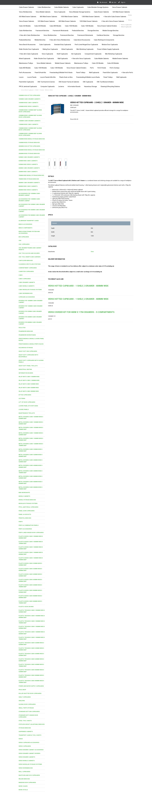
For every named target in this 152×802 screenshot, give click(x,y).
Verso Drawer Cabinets (119, 7)
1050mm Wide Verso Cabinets (28, 106)
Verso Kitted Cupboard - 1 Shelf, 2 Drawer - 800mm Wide (78, 299)
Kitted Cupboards (67, 49)
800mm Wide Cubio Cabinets (28, 186)
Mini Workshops (24, 492)
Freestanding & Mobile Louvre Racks (88, 77)
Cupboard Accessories (27, 297)
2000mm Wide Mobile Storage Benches (32, 150)
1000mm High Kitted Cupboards (29, 95)
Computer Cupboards (48, 86)
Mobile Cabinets (24, 496)
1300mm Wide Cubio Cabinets (28, 124)
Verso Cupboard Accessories (29, 742)
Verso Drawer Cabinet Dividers (107, 26)
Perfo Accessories (25, 72)
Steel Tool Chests (25, 720)
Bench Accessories (25, 224)
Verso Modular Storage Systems (79, 12)
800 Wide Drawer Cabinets (48, 16)
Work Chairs (23, 786)
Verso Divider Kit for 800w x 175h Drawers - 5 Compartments (81, 312)
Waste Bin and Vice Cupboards (29, 775)
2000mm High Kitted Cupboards (29, 146)
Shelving (22, 700)
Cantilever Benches (103, 35)
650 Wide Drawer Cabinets (27, 16)
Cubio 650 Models (40, 26)
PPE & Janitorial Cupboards (28, 86)
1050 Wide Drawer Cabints (69, 16)
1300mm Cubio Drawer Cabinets (29, 121)
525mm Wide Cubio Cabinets (28, 160)
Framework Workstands (60, 30)
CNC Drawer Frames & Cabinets (69, 82)
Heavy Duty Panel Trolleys (28, 366)
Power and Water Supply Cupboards (31, 686)
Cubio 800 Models (55, 26)
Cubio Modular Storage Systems (97, 7)
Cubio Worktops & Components (104, 40)
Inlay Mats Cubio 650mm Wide (29, 387)
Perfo (92, 68)
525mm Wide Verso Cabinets (28, 164)
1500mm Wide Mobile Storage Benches (32, 139)
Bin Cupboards (76, 54)
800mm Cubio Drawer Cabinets (29, 182)
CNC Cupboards (88, 82)
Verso (21, 739)
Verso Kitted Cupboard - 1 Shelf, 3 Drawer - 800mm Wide (78, 286)
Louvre (21, 77)
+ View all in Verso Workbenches (59, 40)
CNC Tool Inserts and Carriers (29, 257)
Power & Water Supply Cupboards (108, 49)
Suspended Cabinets (26, 731)
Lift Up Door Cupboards (27, 402)
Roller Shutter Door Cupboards (29, 49)
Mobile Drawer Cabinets (120, 58)
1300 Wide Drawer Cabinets (91, 16)
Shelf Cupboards (62, 54)
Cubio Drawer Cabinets (26, 7)
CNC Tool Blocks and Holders (29, 253)
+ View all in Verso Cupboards (81, 58)
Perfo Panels (102, 68)
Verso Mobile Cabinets (43, 12)
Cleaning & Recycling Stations (110, 86)
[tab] (32, 95)
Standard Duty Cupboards (62, 44)
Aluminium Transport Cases (29, 220)
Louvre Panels (31, 77)
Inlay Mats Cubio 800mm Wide (29, 391)
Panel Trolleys (80, 72)
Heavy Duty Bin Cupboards (28, 351)
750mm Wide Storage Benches (29, 179)
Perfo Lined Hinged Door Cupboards (86, 44)
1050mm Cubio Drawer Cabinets (29, 99)
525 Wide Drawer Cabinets (121, 12)
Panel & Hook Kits (40, 72)
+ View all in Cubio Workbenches (29, 35)
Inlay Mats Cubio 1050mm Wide (29, 376)
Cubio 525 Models (25, 26)
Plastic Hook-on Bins (66, 77)
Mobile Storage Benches (110, 30)
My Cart (114, 2)
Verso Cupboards (59, 12)
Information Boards (74, 86)
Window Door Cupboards (110, 44)
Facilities (22, 327)
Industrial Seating (25, 369)
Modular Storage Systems (28, 503)
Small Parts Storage (26, 708)
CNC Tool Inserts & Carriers (46, 82)
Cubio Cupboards (78, 7)
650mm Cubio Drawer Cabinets (29, 168)
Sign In (123, 2)
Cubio (21, 275)
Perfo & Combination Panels (28, 525)
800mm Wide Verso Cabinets (28, 190)
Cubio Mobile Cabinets (61, 7)
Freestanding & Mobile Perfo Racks (61, 72)
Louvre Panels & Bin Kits (48, 77)
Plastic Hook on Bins (26, 606)
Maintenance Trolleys (26, 63)
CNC (20, 240)
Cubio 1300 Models (87, 26)
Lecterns (61, 86)
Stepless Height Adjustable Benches (32, 724)
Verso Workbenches (25, 12)
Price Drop (22, 689)
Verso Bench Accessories (27, 44)
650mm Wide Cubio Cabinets (28, 171)
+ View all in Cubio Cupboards (28, 54)
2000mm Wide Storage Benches (29, 153)
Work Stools (23, 790)
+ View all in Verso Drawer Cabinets (112, 21)
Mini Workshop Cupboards (85, 49)
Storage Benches (93, 30)
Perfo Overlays (114, 68)
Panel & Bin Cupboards (110, 72)
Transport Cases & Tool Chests (30, 735)
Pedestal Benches (78, 30)
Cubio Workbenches (44, 7)
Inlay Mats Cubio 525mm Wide (29, 384)
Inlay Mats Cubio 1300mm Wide (29, 380)
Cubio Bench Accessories (82, 40)
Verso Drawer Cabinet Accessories (31, 750)
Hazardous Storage (90, 86)
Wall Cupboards (63, 58)
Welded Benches (40, 40)
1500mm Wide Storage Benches (29, 142)
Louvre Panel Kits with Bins (28, 406)
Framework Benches (42, 30)
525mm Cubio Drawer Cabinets (29, 157)
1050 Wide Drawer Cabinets (89, 21)
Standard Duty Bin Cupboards (29, 711)
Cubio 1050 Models (71, 26)
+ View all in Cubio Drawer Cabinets (114, 16)
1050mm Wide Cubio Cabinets (28, 102)
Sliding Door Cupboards (50, 49)
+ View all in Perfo (127, 72)
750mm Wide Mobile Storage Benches (31, 175)
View (92, 251)
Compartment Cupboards (93, 54)
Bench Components (25, 228)
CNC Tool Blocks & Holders (105, 82)
